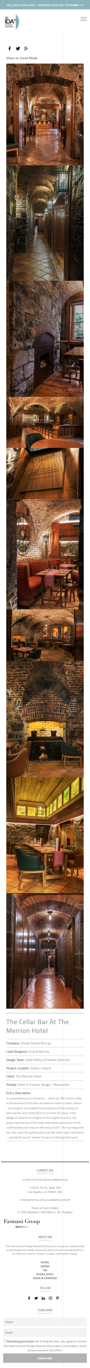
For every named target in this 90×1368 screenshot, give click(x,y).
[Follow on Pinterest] (59, 1298)
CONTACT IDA (45, 1170)
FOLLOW (45, 1288)
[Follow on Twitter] (38, 1298)
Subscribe (45, 1358)
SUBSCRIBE (45, 1310)
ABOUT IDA (45, 1237)
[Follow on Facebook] (30, 1298)
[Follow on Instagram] (52, 1298)
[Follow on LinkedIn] (45, 1298)
